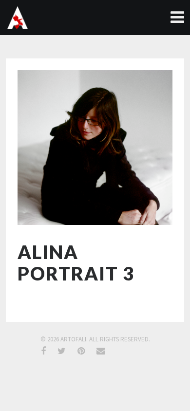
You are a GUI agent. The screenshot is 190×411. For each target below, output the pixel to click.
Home (176, 17)
